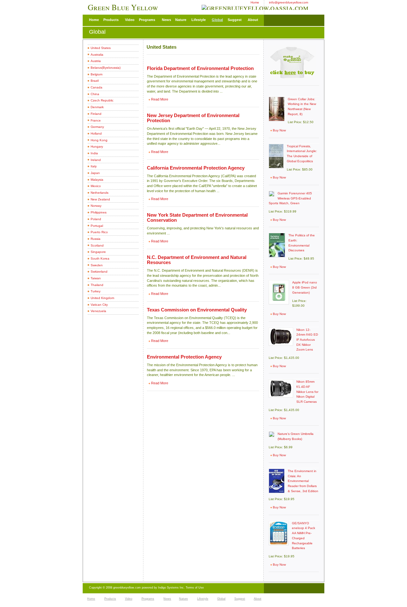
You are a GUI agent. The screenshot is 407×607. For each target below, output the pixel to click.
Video (130, 20)
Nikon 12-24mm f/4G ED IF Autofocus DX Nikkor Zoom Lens (307, 340)
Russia (95, 239)
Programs (147, 20)
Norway (96, 205)
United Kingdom (102, 298)
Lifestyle (198, 20)
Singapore (98, 252)
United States (101, 48)
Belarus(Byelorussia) (106, 67)
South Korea (100, 258)
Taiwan (96, 278)
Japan (95, 173)
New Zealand (100, 199)
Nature (180, 20)
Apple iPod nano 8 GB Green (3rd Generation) (304, 287)
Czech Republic (102, 100)
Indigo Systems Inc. (172, 587)
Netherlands (99, 192)
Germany (97, 127)
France (96, 120)
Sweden (97, 265)
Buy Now (279, 130)
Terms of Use (195, 587)
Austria (96, 61)
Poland (96, 219)
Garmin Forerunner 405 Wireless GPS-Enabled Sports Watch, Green (290, 198)
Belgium (96, 74)
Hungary (97, 146)
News (166, 20)
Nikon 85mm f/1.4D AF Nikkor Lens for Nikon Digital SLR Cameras (307, 391)
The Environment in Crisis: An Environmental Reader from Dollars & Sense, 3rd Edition (303, 481)
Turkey (95, 291)
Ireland (96, 160)
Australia (97, 54)
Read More (159, 99)
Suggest (235, 20)
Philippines (99, 212)
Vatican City (99, 304)
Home (255, 2)
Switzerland (99, 271)
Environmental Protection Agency (184, 356)
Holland (96, 133)
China (95, 94)
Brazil (95, 80)
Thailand (97, 285)
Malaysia (97, 179)
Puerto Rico (99, 232)
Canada (96, 87)
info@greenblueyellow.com (288, 2)
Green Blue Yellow (124, 7)
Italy (94, 166)
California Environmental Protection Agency (196, 168)
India (94, 153)
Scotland (97, 245)
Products (111, 20)
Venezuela (98, 311)
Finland (96, 113)
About (253, 20)
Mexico (96, 186)
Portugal (97, 225)
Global (217, 20)
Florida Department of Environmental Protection (200, 68)
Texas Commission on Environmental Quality (197, 309)
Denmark (97, 107)
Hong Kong (99, 140)
